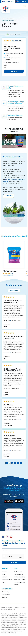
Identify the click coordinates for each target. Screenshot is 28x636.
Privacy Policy (9, 607)
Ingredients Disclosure (6, 609)
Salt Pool (4, 582)
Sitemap (3, 607)
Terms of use (16, 607)
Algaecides (4, 577)
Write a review (18, 40)
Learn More (8, 196)
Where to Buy (5, 591)
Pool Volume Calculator (19, 579)
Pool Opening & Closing (19, 577)
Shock (3, 574)
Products (10, 18)
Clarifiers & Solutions (7, 579)
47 (12, 40)
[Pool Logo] (5, 9)
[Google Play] (8, 501)
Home (3, 18)
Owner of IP (22, 607)
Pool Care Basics (18, 571)
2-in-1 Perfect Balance (8, 20)
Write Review (14, 290)
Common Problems (18, 574)
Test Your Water (6, 594)
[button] (14, 71)
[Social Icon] (3, 537)
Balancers (4, 571)
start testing (13, 496)
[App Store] (19, 501)
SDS (14, 609)
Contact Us (4, 597)
